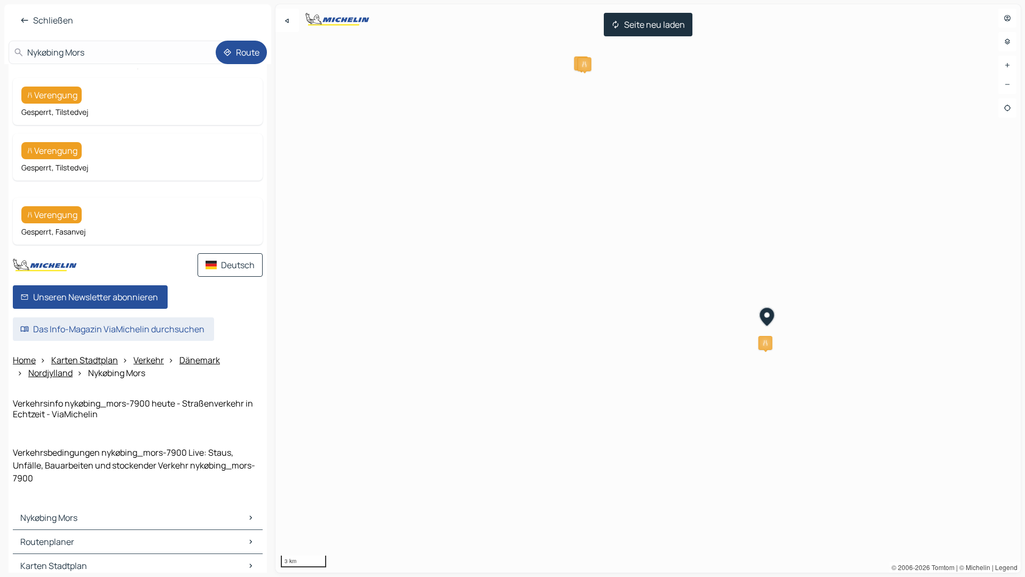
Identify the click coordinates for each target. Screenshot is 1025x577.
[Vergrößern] (1007, 65)
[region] (648, 288)
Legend (1006, 567)
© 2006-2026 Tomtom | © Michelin (941, 567)
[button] (585, 64)
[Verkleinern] (1007, 84)
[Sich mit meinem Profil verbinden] (1007, 18)
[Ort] (1007, 108)
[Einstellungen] (1007, 41)
